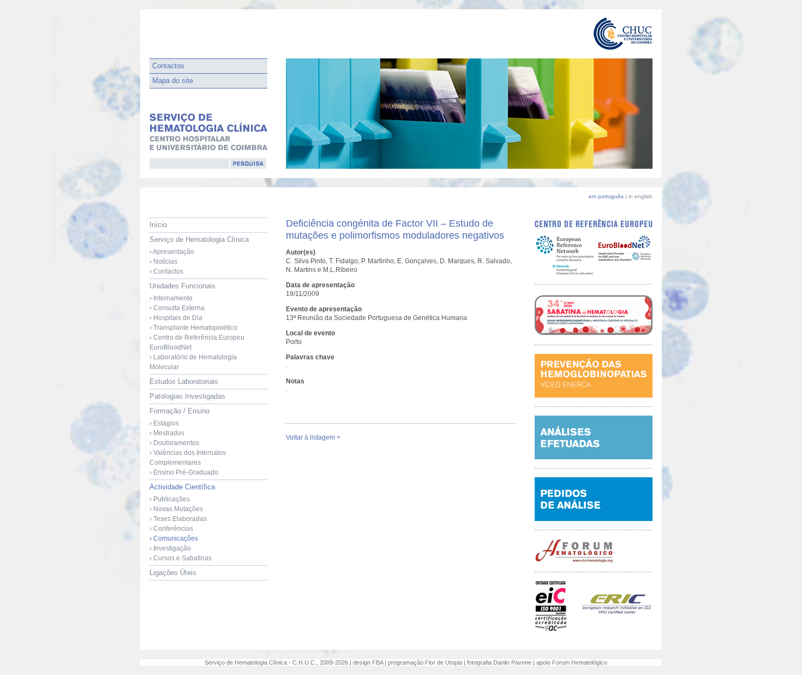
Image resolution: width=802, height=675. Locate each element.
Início (158, 225)
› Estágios (164, 423)
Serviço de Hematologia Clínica (199, 255)
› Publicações (169, 499)
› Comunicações (173, 538)
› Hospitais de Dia (175, 318)
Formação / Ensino (187, 441)
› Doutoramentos (174, 443)
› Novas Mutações (176, 509)
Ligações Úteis (172, 573)
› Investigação (170, 548)
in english (641, 196)
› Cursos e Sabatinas (180, 558)
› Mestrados (166, 433)
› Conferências (171, 528)
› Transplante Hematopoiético (193, 327)
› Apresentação (171, 252)
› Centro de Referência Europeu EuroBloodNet (196, 342)
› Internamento (171, 298)
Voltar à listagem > (313, 437)
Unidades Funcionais (196, 326)
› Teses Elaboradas (178, 519)
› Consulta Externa (177, 308)
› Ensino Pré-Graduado (183, 472)
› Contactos (166, 271)
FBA (377, 662)
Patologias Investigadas (187, 396)
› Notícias (163, 261)
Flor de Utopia (443, 662)
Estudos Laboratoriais (183, 381)
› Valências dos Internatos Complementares (187, 457)
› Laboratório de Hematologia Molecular (193, 362)
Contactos (168, 66)
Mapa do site (172, 80)
